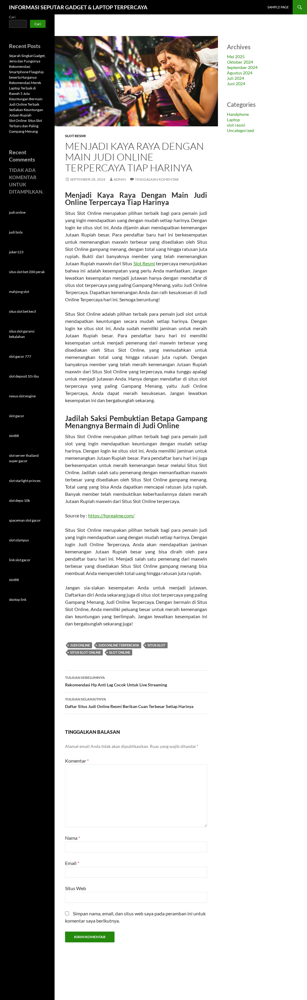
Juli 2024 (235, 78)
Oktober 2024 (240, 62)
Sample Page (278, 7)
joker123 (16, 252)
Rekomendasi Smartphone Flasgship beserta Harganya (26, 72)
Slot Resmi (144, 263)
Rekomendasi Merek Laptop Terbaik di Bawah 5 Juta (25, 88)
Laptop (233, 119)
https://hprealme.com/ (111, 515)
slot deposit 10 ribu (24, 376)
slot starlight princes (24, 480)
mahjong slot (19, 291)
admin (120, 179)
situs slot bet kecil (22, 311)
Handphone (238, 114)
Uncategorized (240, 130)
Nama (72, 838)
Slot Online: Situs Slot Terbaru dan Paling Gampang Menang (25, 126)
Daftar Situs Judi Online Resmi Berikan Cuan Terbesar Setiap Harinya (129, 703)
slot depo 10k (19, 500)
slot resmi (75, 136)
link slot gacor (20, 560)
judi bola (15, 232)
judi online (80, 645)
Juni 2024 (236, 83)
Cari (12, 17)
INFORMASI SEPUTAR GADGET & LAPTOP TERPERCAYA (78, 7)
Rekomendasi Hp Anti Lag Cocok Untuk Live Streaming (116, 681)
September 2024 (242, 67)
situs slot (156, 645)
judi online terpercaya (118, 645)
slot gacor (16, 416)
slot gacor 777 (20, 356)
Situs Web (75, 888)
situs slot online (85, 652)
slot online (119, 652)
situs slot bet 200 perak (27, 272)
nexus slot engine (22, 396)
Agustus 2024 (239, 72)
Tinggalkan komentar (157, 179)
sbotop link (17, 599)
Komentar (77, 761)
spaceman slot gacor (25, 520)
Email (72, 863)
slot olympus (19, 540)
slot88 (14, 435)
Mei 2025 (236, 56)
